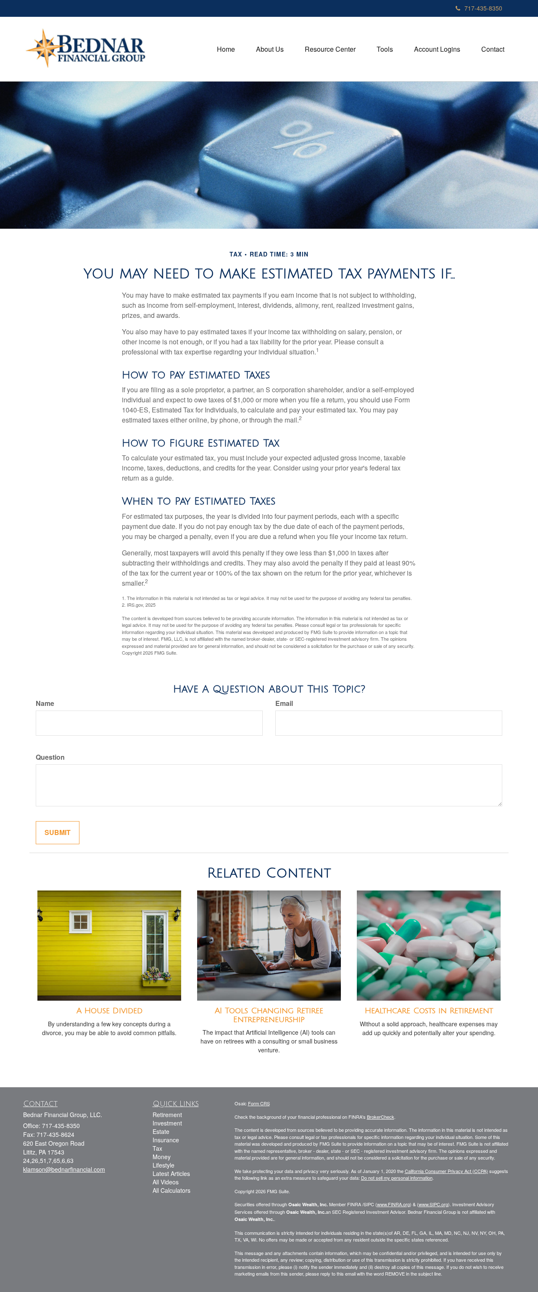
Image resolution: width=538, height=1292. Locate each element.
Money (162, 1156)
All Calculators (171, 1190)
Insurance (166, 1140)
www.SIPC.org (433, 1204)
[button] (269, 49)
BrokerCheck (380, 1116)
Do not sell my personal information (397, 1177)
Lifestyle (163, 1165)
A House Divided (109, 1011)
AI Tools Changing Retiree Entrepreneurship (269, 1015)
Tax (157, 1148)
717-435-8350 (483, 8)
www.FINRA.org (393, 1204)
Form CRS (259, 1103)
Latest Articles (171, 1173)
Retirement (167, 1114)
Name (45, 703)
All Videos (166, 1182)
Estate (161, 1131)
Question (50, 757)
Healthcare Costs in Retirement (429, 1011)
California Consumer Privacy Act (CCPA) (446, 1171)
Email (284, 703)
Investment (167, 1123)
